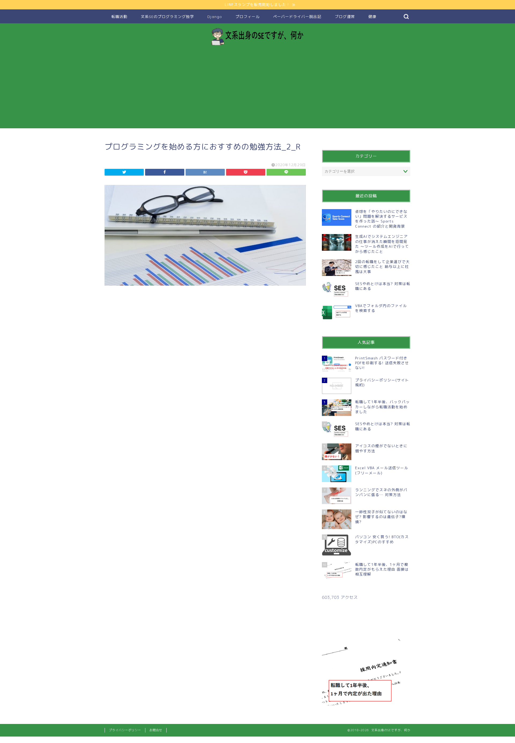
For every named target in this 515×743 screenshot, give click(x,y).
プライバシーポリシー (125, 730)
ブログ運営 (345, 16)
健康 (372, 16)
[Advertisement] (257, 90)
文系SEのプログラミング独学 (167, 16)
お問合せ (155, 730)
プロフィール (248, 16)
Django (214, 16)
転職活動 (119, 16)
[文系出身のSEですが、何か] (257, 45)
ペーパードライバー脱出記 (297, 16)
